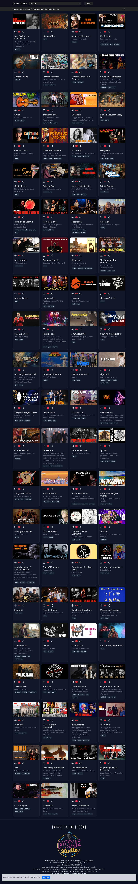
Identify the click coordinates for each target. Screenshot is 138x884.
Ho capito (46, 877)
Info (124, 9)
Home (58, 827)
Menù (88, 3)
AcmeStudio (20, 3)
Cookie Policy (35, 877)
